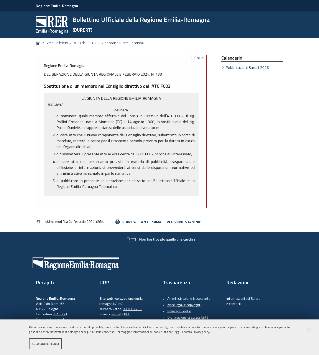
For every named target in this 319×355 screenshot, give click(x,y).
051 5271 (60, 314)
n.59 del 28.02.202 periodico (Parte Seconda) (109, 43)
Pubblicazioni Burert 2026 (247, 67)
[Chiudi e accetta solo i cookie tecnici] (308, 329)
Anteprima (151, 222)
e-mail (116, 314)
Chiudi (199, 58)
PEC (127, 314)
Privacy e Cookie (179, 311)
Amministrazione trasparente (188, 298)
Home (39, 43)
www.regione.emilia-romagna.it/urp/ (121, 301)
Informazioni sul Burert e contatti (243, 301)
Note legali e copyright (184, 304)
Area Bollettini (57, 43)
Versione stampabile (187, 222)
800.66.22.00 (132, 308)
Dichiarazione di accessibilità (187, 317)
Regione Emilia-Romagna (57, 6)
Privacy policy (200, 332)
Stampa (129, 222)
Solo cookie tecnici (45, 344)
